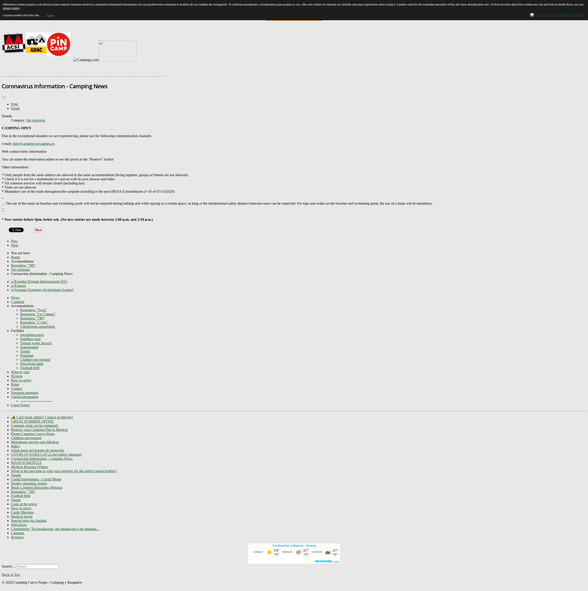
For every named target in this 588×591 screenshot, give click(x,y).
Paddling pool (30, 339)
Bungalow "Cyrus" (34, 322)
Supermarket (29, 347)
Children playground (35, 360)
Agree (50, 15)
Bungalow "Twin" (33, 310)
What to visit (20, 372)
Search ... (8, 566)
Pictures (17, 376)
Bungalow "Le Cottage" (38, 314)
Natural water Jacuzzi (35, 343)
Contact (16, 388)
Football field (30, 368)
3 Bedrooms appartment (37, 326)
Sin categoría (35, 120)
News (15, 298)
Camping (17, 302)
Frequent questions (24, 393)
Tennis (25, 351)
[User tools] (4, 97)
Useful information (24, 397)
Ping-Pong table (31, 364)
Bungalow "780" (32, 318)
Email (15, 108)
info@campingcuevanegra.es (34, 144)
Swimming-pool (32, 335)
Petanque (27, 355)
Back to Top (11, 575)
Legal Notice (20, 405)
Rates (15, 384)
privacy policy (11, 8)
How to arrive (21, 380)
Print (14, 104)
